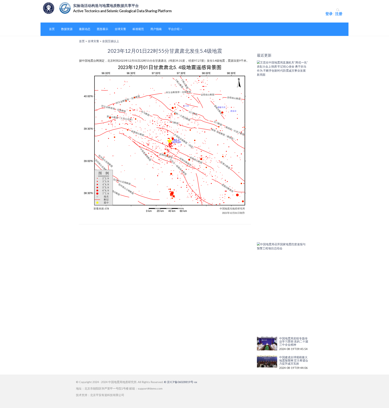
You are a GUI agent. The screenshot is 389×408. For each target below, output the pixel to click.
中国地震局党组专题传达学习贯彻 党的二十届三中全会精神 (293, 341)
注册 (338, 13)
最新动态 (84, 29)
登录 (329, 13)
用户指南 (156, 29)
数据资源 (67, 29)
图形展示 (102, 29)
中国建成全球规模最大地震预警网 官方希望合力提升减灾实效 (293, 360)
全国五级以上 (110, 41)
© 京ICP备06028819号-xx (180, 382)
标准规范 (138, 29)
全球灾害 (120, 29)
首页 (52, 29)
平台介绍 (174, 29)
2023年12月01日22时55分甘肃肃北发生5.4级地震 (165, 51)
